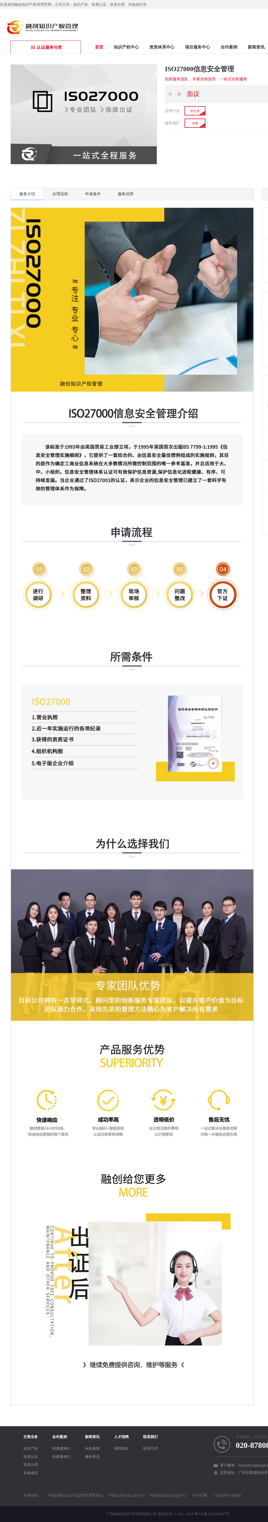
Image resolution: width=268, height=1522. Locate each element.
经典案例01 (61, 1449)
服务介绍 (27, 194)
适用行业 (172, 111)
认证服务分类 (49, 47)
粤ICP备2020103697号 (212, 1514)
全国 (195, 123)
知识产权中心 (126, 47)
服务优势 (125, 194)
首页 (99, 47)
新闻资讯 (256, 47)
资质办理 (30, 1465)
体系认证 (30, 1457)
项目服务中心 (197, 47)
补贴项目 (30, 1473)
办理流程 (60, 194)
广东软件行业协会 (227, 1495)
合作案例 (229, 47)
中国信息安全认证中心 (126, 1495)
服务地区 (172, 123)
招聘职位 (121, 1449)
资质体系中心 (162, 47)
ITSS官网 (199, 1495)
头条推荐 (92, 1449)
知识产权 (30, 1449)
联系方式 (150, 1449)
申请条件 (93, 194)
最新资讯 (92, 1457)
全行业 (195, 111)
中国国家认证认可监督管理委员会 (75, 1495)
